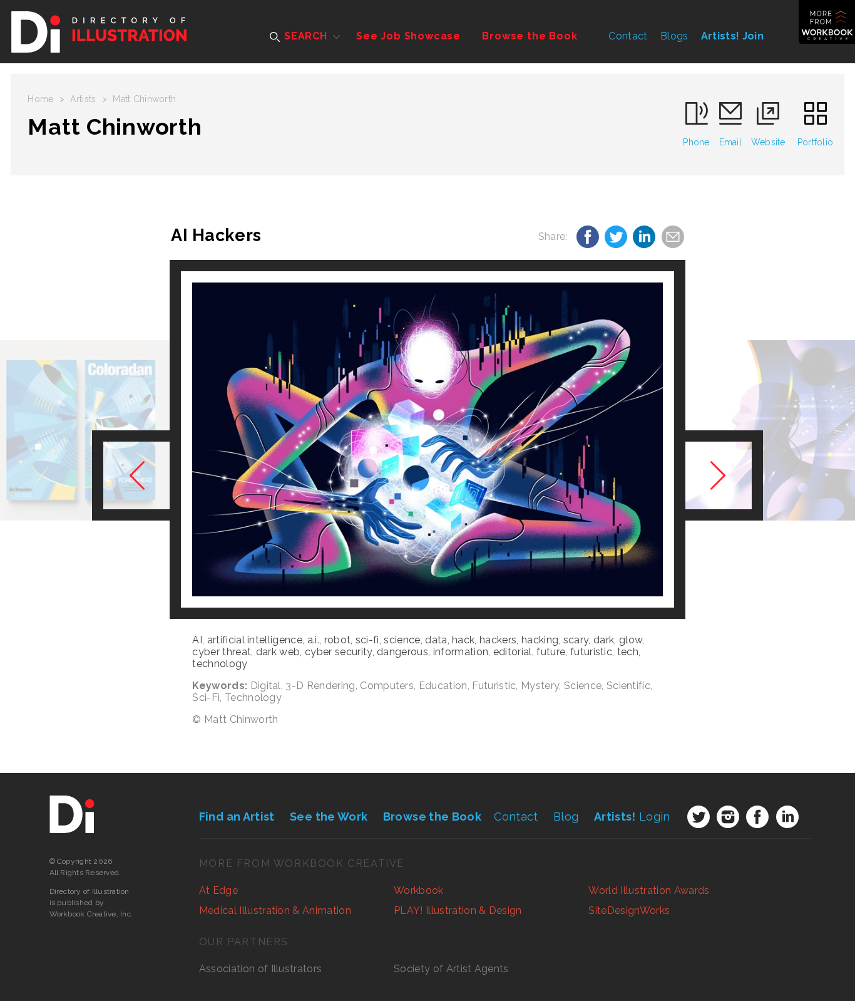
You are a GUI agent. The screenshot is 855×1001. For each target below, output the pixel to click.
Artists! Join (732, 36)
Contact (627, 36)
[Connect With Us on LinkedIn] (787, 817)
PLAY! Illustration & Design (458, 910)
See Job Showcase (408, 36)
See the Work (328, 816)
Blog (565, 816)
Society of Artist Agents (451, 969)
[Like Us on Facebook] (757, 817)
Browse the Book (529, 36)
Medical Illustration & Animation (275, 910)
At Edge (218, 890)
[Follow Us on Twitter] (698, 817)
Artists (83, 99)
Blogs (674, 36)
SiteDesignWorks (629, 910)
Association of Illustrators (260, 969)
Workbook (419, 890)
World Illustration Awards (648, 890)
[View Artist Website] (427, 439)
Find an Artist (237, 816)
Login (632, 816)
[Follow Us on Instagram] (728, 817)
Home (40, 99)
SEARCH (304, 36)
